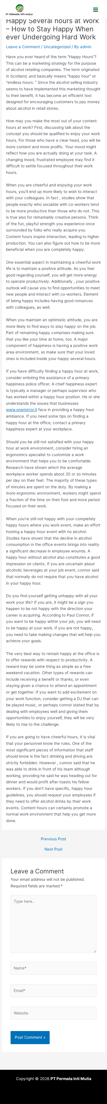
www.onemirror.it (21, 409)
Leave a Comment (23, 46)
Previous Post (53, 839)
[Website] (54, 1014)
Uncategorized (57, 46)
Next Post (53, 849)
